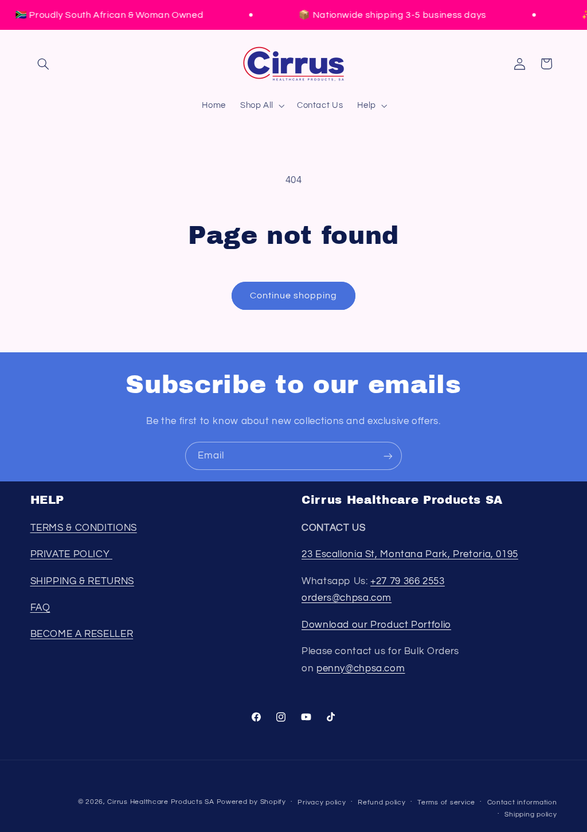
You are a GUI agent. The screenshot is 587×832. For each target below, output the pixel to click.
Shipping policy (530, 814)
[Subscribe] (388, 456)
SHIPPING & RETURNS (82, 581)
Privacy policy (322, 802)
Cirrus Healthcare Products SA (160, 802)
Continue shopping (294, 295)
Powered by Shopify (251, 802)
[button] (43, 63)
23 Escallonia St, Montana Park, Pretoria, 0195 (410, 554)
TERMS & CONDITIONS (83, 528)
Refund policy (382, 802)
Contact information (522, 802)
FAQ (40, 607)
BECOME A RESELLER (82, 634)
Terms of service (446, 802)
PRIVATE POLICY (71, 554)
